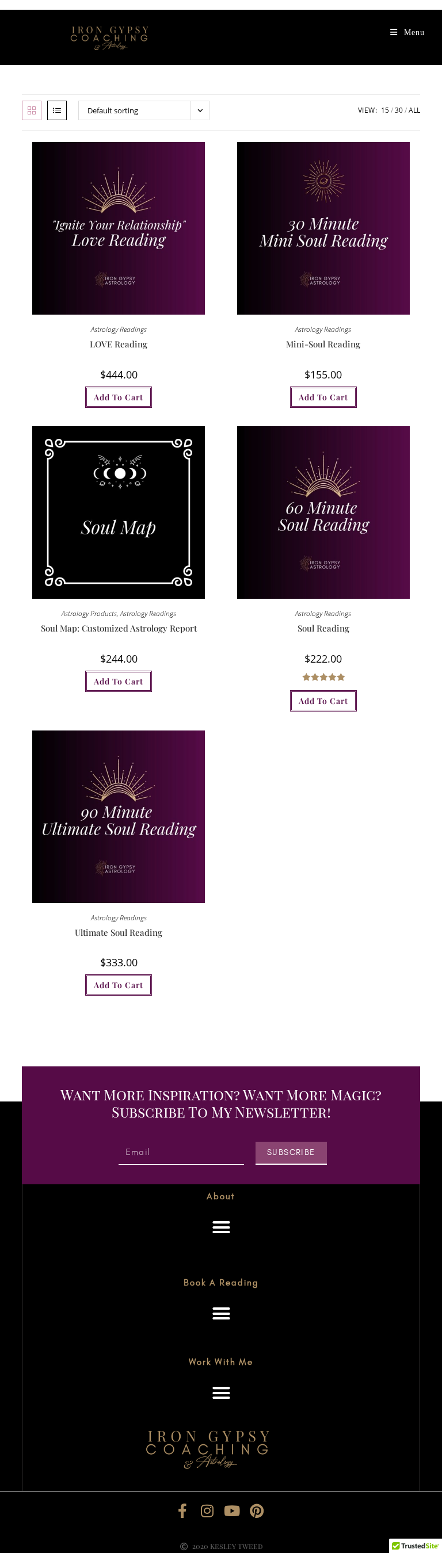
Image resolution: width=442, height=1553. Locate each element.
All (414, 110)
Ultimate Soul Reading (118, 932)
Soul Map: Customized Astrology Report (119, 628)
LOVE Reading (118, 344)
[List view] (57, 110)
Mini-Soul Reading (323, 344)
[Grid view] (31, 110)
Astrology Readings (119, 329)
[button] (221, 1227)
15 (385, 110)
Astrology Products (89, 613)
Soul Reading (323, 628)
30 (399, 110)
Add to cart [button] (118, 397)
